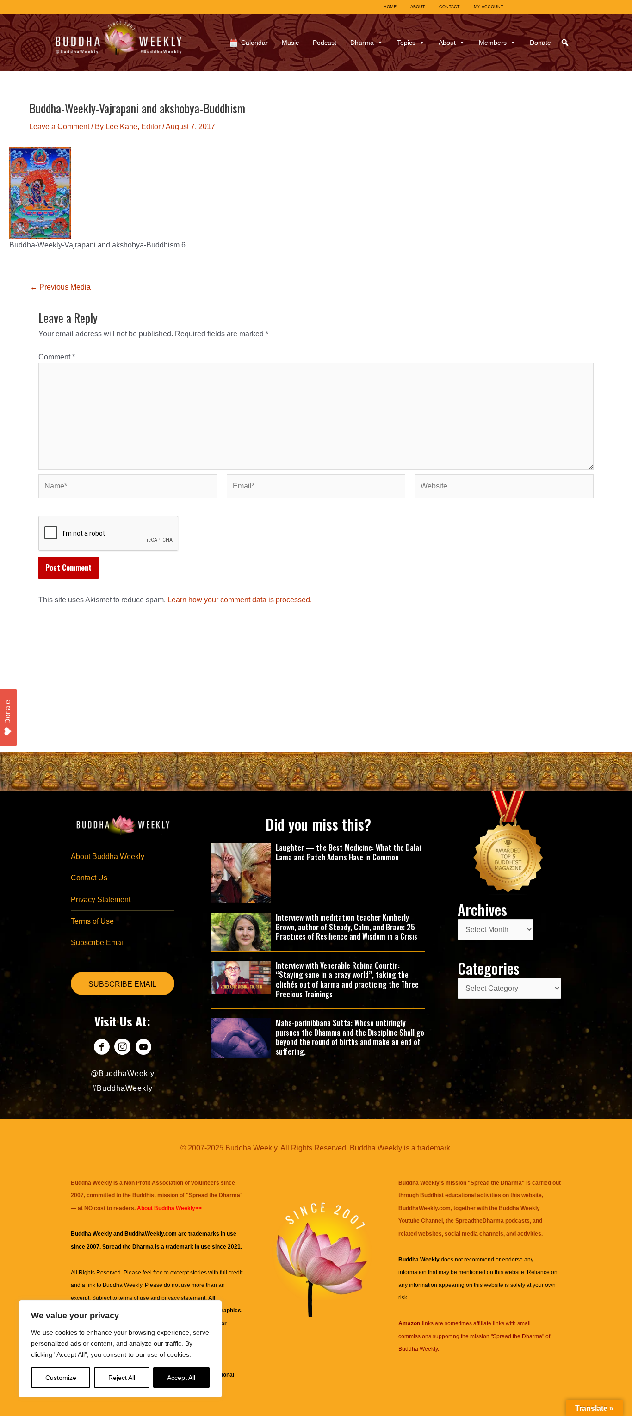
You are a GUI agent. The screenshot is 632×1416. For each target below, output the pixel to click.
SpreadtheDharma (479, 1221)
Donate (540, 42)
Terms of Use (92, 921)
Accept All (181, 1377)
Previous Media (60, 287)
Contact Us (89, 878)
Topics (406, 42)
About (447, 42)
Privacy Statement (100, 899)
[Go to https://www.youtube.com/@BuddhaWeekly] (143, 1048)
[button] (565, 42)
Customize (60, 1377)
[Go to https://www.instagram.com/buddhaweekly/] (122, 1048)
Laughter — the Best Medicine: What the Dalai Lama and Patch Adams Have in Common (348, 852)
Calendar (254, 42)
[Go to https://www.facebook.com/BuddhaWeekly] (101, 1048)
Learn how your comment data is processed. (239, 600)
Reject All (121, 1377)
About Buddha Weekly (107, 856)
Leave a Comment (59, 126)
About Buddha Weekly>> (169, 1208)
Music (290, 42)
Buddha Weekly (122, 1285)
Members (493, 42)
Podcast (324, 42)
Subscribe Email (98, 942)
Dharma (362, 42)
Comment (56, 357)
